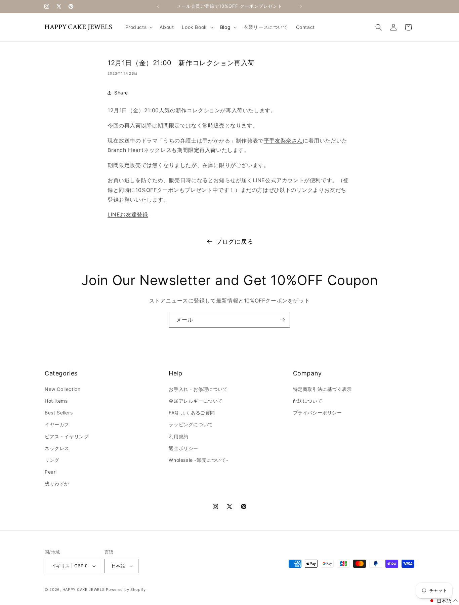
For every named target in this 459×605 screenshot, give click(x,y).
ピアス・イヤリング (67, 436)
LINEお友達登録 (128, 214)
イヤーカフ (57, 424)
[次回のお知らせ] (301, 6)
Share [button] (121, 92)
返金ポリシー (183, 448)
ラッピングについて (191, 424)
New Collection (62, 389)
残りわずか (57, 483)
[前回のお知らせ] (158, 6)
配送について (308, 401)
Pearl (51, 472)
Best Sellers (59, 412)
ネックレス (57, 448)
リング (52, 460)
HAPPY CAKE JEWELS (83, 589)
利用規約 (178, 436)
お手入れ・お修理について (198, 389)
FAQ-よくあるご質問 (192, 412)
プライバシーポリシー (317, 412)
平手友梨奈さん (283, 140)
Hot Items (56, 401)
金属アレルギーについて (196, 401)
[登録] (282, 320)
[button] (138, 27)
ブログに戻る (234, 241)
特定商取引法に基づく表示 (322, 389)
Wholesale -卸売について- (198, 460)
